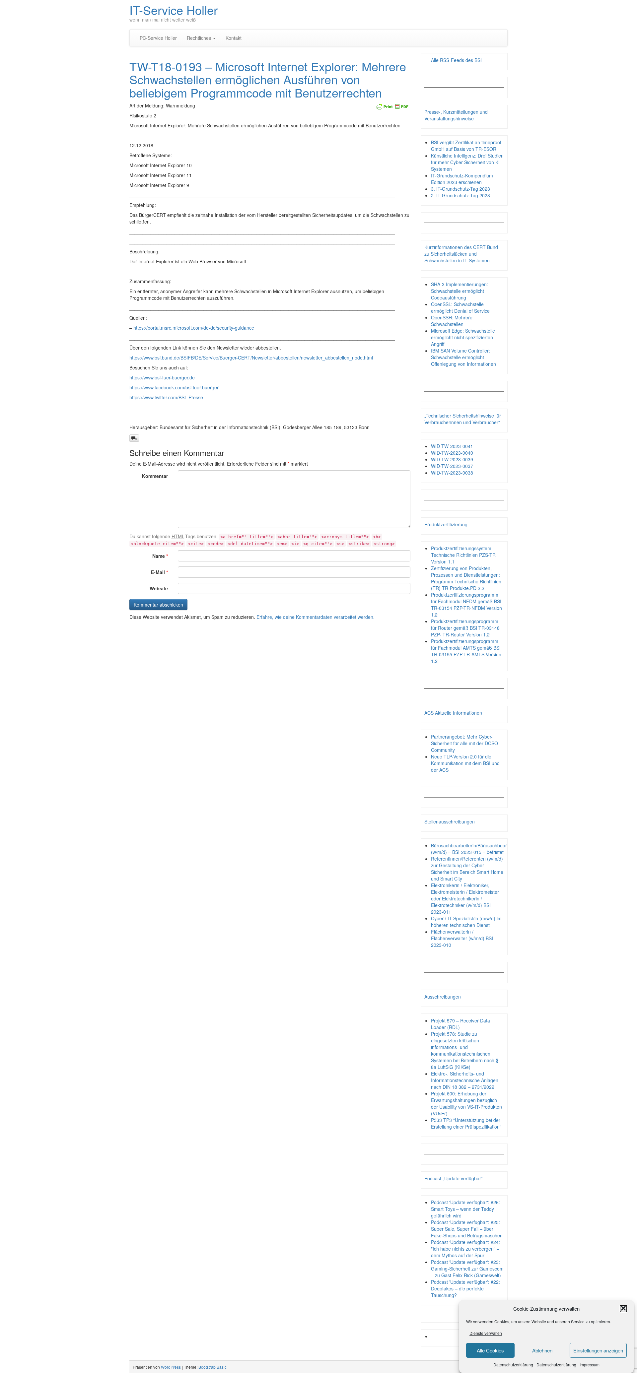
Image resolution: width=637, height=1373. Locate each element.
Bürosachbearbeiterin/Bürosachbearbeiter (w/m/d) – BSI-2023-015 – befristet (475, 848)
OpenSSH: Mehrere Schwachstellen (451, 320)
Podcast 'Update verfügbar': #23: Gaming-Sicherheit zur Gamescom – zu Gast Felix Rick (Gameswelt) (467, 1268)
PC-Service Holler (158, 37)
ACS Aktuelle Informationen (453, 712)
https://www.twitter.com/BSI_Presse (166, 397)
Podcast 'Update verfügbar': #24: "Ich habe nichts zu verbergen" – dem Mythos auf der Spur (465, 1249)
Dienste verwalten (485, 1333)
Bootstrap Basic (212, 1367)
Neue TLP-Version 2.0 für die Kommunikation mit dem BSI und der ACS (465, 763)
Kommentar (155, 476)
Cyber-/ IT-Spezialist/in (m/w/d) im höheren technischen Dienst (466, 921)
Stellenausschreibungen (449, 821)
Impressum (590, 1364)
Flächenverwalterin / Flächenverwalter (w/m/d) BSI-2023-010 (463, 938)
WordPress (171, 1367)
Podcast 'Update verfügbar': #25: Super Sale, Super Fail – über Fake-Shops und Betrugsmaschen (467, 1229)
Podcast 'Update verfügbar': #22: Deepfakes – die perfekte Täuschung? (465, 1288)
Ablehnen (542, 1350)
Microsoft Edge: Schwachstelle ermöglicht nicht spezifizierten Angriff (463, 337)
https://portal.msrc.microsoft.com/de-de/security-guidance (193, 327)
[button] (623, 1308)
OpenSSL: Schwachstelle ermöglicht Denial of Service (460, 307)
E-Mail (159, 572)
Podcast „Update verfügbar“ (453, 1178)
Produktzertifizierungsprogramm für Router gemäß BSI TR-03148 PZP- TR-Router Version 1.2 (465, 628)
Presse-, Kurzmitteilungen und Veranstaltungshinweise (456, 115)
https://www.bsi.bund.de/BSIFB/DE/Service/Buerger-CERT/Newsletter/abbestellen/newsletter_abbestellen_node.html (251, 357)
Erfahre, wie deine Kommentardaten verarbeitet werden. (315, 617)
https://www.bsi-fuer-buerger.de (162, 377)
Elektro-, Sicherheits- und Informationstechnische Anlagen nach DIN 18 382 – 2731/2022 (464, 1080)
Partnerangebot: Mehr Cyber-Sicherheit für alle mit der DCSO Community (464, 743)
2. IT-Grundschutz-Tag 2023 (460, 195)
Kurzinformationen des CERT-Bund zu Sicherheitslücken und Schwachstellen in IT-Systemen (461, 254)
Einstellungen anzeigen (598, 1350)
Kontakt (234, 37)
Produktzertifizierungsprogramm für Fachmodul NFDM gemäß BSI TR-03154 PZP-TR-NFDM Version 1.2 (466, 604)
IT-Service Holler (173, 9)
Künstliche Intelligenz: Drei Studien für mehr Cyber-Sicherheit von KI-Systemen (467, 162)
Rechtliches (199, 37)
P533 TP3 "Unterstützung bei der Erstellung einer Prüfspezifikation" (466, 1123)
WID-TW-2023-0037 (452, 466)
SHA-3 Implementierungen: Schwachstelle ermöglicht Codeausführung (459, 291)
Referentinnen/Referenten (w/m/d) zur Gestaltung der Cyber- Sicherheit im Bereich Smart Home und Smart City (467, 868)
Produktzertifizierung (445, 524)
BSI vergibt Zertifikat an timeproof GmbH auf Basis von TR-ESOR (466, 145)
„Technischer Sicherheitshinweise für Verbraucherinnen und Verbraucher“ (462, 418)
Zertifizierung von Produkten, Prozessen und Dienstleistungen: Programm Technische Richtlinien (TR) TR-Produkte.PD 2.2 (466, 578)
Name (160, 556)
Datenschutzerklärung (513, 1364)
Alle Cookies (490, 1350)
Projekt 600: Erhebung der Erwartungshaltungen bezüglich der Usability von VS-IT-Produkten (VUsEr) (466, 1103)
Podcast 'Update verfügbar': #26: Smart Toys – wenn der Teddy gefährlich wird (465, 1209)
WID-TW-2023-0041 (452, 446)
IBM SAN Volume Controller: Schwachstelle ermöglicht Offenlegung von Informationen (463, 357)
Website (159, 588)
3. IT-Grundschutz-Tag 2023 (460, 188)
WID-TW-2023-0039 (452, 459)
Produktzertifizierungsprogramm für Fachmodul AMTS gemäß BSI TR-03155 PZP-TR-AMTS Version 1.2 (466, 651)
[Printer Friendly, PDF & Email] (392, 105)
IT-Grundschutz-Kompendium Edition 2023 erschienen (462, 178)
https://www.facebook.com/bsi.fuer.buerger (174, 387)
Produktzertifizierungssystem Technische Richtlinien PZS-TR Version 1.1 (463, 555)
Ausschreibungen (442, 996)
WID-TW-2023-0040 (452, 452)
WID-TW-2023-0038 (452, 472)
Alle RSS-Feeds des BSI (456, 60)
